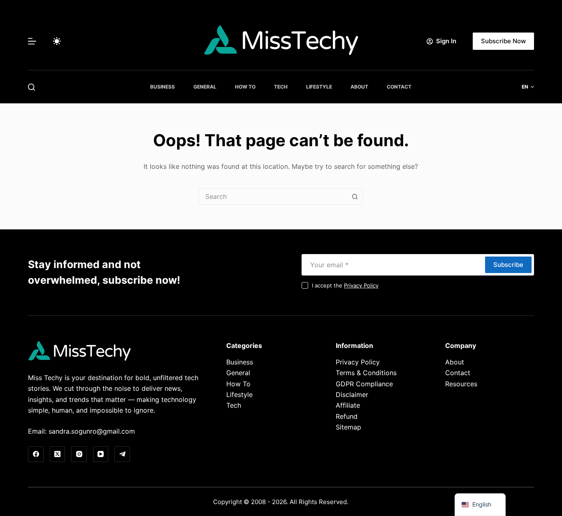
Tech (281, 87)
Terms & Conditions (366, 373)
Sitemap (348, 427)
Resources (461, 384)
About (359, 87)
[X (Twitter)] (57, 454)
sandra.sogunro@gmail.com (92, 431)
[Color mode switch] (57, 41)
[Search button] (355, 196)
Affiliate (348, 405)
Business (162, 87)
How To (245, 87)
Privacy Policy (361, 285)
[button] (528, 87)
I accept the (345, 285)
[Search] (31, 87)
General (204, 87)
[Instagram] (79, 454)
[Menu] (32, 41)
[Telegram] (122, 454)
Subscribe (508, 265)
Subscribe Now (503, 41)
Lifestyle (319, 87)
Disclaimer (352, 394)
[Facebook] (36, 454)
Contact (399, 87)
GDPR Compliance (364, 384)
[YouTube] (101, 454)
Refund (347, 416)
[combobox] (273, 196)
